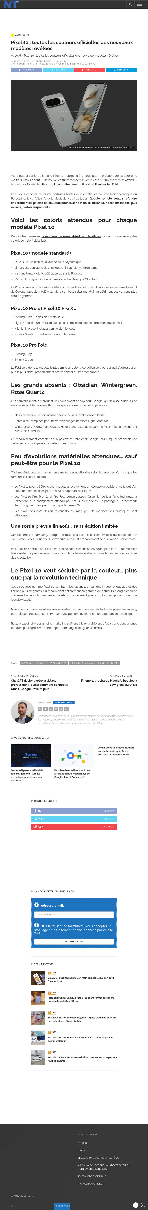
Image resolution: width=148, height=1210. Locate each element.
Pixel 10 (32, 64)
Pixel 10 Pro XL (86, 64)
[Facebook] (45, 709)
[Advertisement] (74, 17)
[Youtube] (61, 709)
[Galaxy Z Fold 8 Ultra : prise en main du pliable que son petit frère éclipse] (38, 978)
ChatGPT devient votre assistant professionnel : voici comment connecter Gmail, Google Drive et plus (39, 684)
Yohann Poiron (43, 61)
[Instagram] (56, 709)
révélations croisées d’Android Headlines (71, 236)
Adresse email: (52, 905)
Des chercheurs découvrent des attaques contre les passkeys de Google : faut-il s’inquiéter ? (72, 773)
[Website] (40, 709)
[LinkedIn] (66, 709)
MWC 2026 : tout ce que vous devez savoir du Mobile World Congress (104, 1167)
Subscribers (107, 826)
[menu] (139, 4)
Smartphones (20, 35)
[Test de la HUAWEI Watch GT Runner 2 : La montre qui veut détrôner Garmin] (38, 1037)
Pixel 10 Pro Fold (66, 64)
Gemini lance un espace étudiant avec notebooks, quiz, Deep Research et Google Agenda (116, 751)
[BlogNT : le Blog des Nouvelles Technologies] (11, 4)
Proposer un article (90, 1184)
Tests (52, 973)
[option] (31, 763)
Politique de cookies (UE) (92, 1176)
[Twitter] (51, 709)
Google (21, 64)
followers (109, 810)
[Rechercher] (130, 4)
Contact (83, 1150)
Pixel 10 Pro (46, 64)
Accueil (16, 55)
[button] (139, 1205)
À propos (83, 1143)
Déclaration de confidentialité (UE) (98, 1158)
